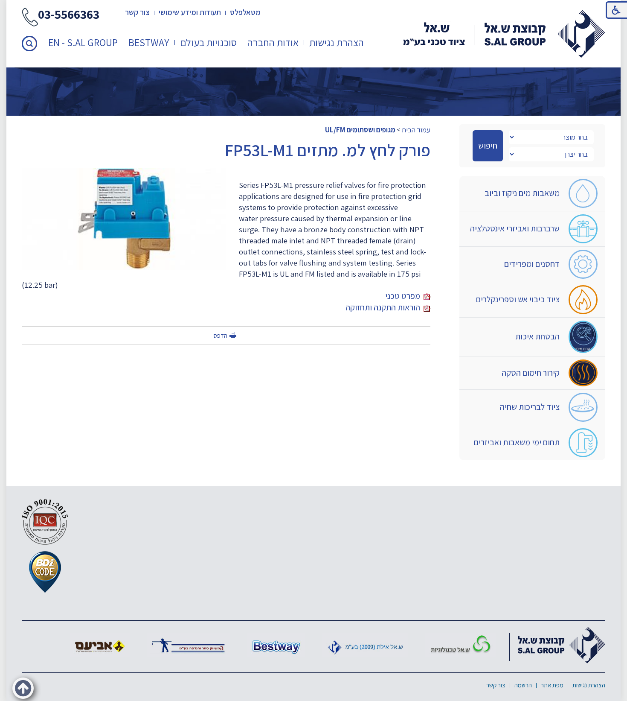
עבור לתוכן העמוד (313, 8)
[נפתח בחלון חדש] (460, 645)
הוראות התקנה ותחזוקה (384, 307)
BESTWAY (148, 42)
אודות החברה (273, 42)
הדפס (220, 335)
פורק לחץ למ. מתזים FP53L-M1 (327, 150)
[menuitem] (336, 42)
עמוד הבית (416, 129)
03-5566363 (68, 15)
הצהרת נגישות (336, 42)
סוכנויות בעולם (208, 42)
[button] (29, 43)
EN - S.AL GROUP (83, 42)
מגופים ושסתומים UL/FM (360, 129)
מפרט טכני (404, 295)
